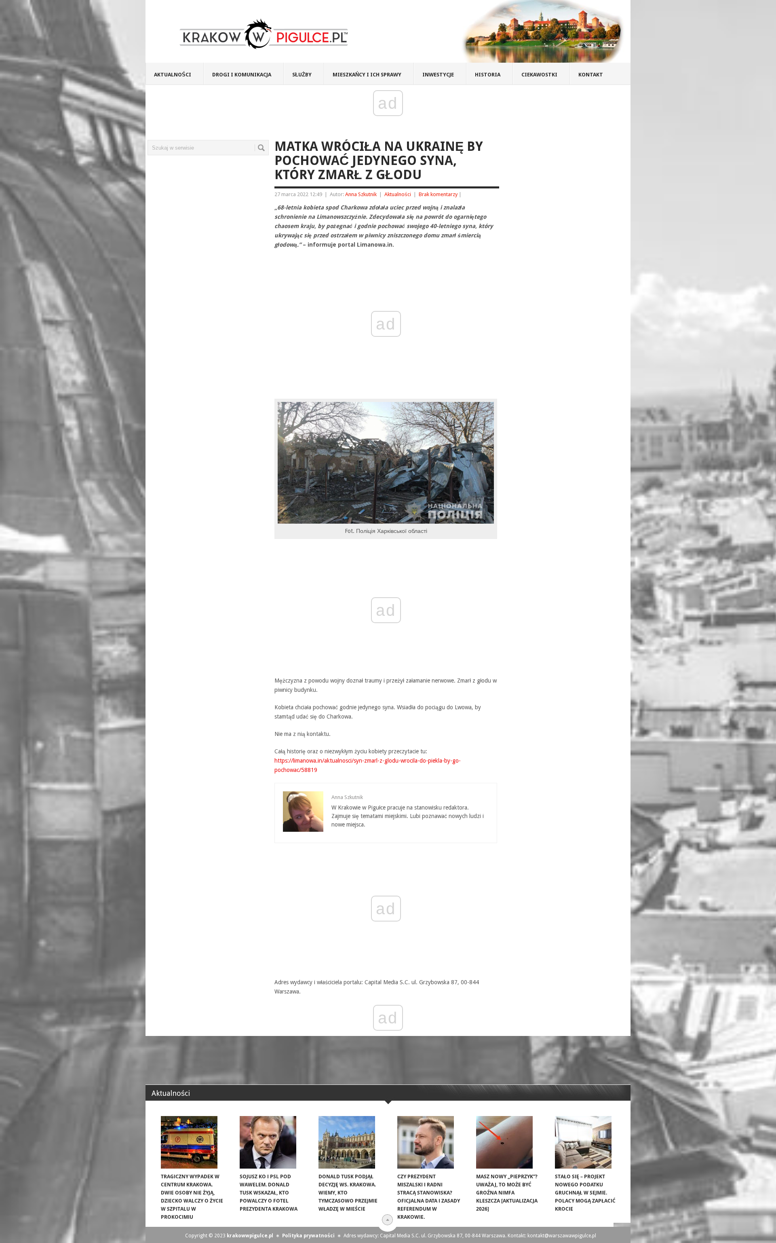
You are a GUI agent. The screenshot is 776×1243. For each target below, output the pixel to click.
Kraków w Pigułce (264, 34)
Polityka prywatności (308, 1236)
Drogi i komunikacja (241, 75)
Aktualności (172, 75)
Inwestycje (438, 75)
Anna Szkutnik (361, 194)
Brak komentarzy (438, 194)
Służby (302, 75)
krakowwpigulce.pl (250, 1236)
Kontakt (590, 75)
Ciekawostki (539, 75)
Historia (487, 75)
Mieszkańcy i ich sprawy (367, 75)
